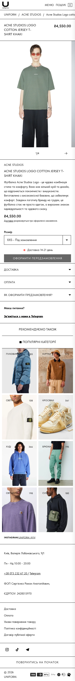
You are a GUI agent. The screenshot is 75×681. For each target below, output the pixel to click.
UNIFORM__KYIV (27, 537)
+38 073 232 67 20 (16, 573)
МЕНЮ (49, 5)
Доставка (8, 220)
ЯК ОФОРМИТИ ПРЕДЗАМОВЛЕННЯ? (28, 295)
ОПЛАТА (9, 282)
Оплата (8, 615)
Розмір (8, 232)
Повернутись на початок (37, 662)
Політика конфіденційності (20, 628)
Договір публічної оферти (19, 634)
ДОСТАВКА (11, 269)
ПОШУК (61, 5)
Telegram (35, 573)
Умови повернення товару (20, 621)
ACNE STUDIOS (31, 14)
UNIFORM (10, 14)
